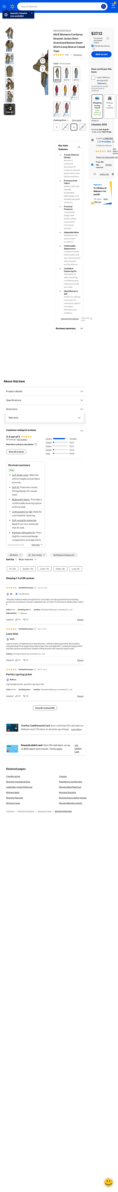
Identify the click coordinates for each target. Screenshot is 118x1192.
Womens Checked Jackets (18, 781)
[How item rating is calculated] (36, 444)
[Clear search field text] (99, 6)
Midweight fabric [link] (21, 499)
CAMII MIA (108, 138)
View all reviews (16, 451)
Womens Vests (12, 792)
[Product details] (82, 391)
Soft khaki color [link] (20, 475)
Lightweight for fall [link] (22, 511)
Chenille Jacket (13, 776)
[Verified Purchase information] (35, 588)
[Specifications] (82, 400)
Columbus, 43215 (99, 124)
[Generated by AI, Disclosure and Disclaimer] (91, 318)
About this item (14, 381)
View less (35, 545)
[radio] (57, 74)
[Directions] (82, 409)
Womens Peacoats (14, 798)
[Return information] (93, 49)
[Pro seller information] (113, 141)
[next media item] (42, 69)
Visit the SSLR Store (62, 30)
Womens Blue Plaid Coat (70, 787)
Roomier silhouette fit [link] (23, 532)
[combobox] (62, 6)
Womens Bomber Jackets (70, 803)
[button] (37, 72)
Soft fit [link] (15, 487)
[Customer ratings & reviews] (82, 429)
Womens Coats (13, 803)
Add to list (104, 174)
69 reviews (22, 439)
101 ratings (78, 55)
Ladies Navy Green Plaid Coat (19, 787)
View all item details (70, 318)
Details (108, 164)
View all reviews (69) (45, 708)
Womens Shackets (67, 792)
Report (80, 619)
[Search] (103, 6)
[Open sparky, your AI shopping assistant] (108, 1182)
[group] (67, 55)
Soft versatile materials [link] (24, 520)
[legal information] (108, 38)
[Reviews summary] (71, 55)
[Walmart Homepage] (12, 6)
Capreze (63, 776)
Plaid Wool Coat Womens (70, 781)
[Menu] (4, 6)
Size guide (76, 120)
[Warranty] (79, 417)
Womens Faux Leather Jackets (73, 798)
